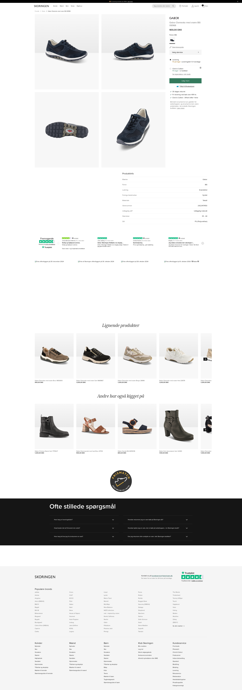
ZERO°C (175, 622)
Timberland (176, 595)
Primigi (106, 631)
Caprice (37, 628)
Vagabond (176, 604)
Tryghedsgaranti (109, 679)
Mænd (62, 6)
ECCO (71, 598)
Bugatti (37, 619)
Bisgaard (37, 616)
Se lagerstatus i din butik (181, 74)
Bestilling (176, 664)
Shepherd (141, 610)
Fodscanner (176, 655)
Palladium (107, 625)
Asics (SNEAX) (39, 601)
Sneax (72, 6)
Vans (174, 607)
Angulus (37, 598)
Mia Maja (107, 604)
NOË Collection (109, 610)
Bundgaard (38, 622)
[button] (56, 286)
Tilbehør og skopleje (41, 667)
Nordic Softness (109, 616)
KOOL (71, 628)
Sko (36, 649)
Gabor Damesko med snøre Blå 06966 (59, 11)
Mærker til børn (109, 676)
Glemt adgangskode (144, 652)
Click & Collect (177, 652)
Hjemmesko (39, 664)
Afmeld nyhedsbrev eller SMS (148, 658)
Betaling (175, 667)
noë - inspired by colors (111, 613)
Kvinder (55, 6)
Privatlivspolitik (178, 682)
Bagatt (37, 607)
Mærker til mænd (75, 667)
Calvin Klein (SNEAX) (42, 625)
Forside (37, 11)
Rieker (140, 595)
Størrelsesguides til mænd (77, 670)
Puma (140, 592)
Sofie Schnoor (142, 619)
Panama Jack (108, 628)
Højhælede (38, 658)
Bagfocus (79, 6)
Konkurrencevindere (145, 655)
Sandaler (38, 661)
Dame (43, 11)
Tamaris (140, 631)
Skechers (141, 613)
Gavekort (176, 661)
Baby (105, 667)
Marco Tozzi (108, 598)
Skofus (140, 616)
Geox (71, 610)
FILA (70, 601)
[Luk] (237, 1)
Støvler (37, 655)
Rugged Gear (142, 601)
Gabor (71, 604)
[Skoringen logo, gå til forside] (41, 6)
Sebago (140, 607)
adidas (37, 592)
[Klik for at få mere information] (200, 68)
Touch (175, 601)
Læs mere (130, 1)
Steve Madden (143, 625)
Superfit (140, 628)
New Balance (108, 607)
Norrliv (106, 619)
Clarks (37, 631)
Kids (105, 670)
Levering (175, 670)
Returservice (177, 673)
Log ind (140, 649)
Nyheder (37, 646)
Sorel (140, 622)
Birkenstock (39, 613)
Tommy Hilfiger (178, 598)
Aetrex (37, 595)
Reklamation (177, 676)
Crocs (71, 592)
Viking (175, 610)
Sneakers (38, 652)
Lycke (106, 595)
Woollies (175, 616)
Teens (106, 673)
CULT (71, 595)
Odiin (105, 622)
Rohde (140, 598)
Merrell (106, 601)
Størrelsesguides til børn (112, 682)
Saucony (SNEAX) (144, 604)
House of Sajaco (74, 613)
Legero (71, 631)
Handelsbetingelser (179, 679)
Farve (171, 35)
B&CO (37, 604)
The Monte (176, 592)
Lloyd (105, 592)
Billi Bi (37, 610)
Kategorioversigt (178, 685)
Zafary (175, 619)
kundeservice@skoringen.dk (162, 576)
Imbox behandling (179, 658)
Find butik (176, 646)
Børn (67, 6)
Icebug (71, 622)
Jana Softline (73, 625)
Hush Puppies (73, 619)
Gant (70, 607)
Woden (175, 613)
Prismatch (176, 649)
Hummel (72, 616)
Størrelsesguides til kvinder (44, 673)
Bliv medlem (142, 646)
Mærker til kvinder (41, 670)
